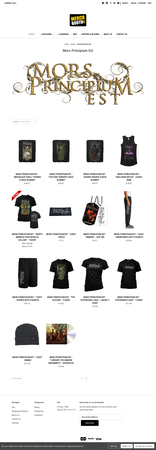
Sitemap (15, 423)
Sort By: (16, 122)
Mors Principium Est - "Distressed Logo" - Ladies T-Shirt (95, 300)
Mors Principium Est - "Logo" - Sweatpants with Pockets (129, 235)
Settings (114, 446)
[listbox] (28, 122)
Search (125, 3)
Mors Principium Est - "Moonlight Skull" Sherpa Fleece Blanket (27, 177)
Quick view (27, 148)
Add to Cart (27, 153)
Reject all (127, 446)
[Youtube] (118, 3)
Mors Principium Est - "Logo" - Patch (61, 235)
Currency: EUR (10, 3)
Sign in (133, 3)
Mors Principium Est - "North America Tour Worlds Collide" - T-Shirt (27, 237)
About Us (108, 34)
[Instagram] (107, 3)
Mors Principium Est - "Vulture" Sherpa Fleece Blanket (61, 177)
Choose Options (129, 153)
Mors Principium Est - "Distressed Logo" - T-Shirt (129, 298)
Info (75, 34)
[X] (111, 3)
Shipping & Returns (90, 34)
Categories (46, 34)
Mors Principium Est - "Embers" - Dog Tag (94, 235)
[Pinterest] (114, 3)
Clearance (64, 34)
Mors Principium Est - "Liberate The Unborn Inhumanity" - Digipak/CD (61, 360)
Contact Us (121, 34)
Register (142, 3)
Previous (18, 378)
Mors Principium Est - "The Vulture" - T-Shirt (61, 298)
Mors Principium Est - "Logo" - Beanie (27, 358)
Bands (31, 34)
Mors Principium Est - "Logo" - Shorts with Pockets (27, 298)
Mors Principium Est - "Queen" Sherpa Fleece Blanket (94, 177)
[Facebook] (103, 3)
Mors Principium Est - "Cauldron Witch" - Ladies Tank (128, 177)
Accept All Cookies (144, 446)
